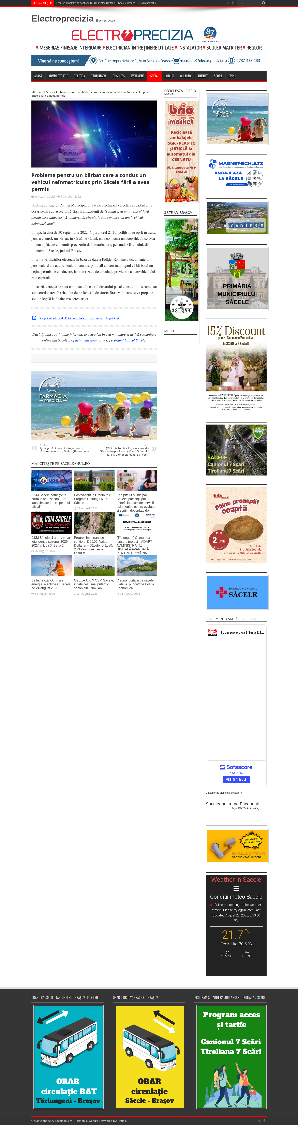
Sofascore (236, 792)
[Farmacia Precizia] (94, 439)
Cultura (186, 75)
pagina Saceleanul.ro (89, 340)
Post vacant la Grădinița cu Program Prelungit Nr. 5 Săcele (93, 499)
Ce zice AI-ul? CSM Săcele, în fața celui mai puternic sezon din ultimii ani (94, 584)
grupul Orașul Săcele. (130, 340)
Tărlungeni (99, 75)
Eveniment (138, 75)
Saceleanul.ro (63, 1120)
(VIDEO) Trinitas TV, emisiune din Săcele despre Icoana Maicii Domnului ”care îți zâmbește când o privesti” (124, 450)
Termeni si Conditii (87, 1120)
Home (39, 92)
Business (119, 75)
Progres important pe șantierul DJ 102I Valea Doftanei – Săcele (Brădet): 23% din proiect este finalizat (93, 545)
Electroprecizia (62, 18)
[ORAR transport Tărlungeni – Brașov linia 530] (67, 1057)
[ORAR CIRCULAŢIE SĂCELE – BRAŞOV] (149, 1057)
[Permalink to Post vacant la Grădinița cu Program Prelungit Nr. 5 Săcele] (94, 490)
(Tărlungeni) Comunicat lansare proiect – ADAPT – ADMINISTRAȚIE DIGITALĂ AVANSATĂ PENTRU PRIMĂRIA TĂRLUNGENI (136, 547)
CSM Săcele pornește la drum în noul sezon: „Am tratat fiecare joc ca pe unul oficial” (50, 500)
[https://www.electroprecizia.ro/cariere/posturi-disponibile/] (236, 218)
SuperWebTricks (241, 808)
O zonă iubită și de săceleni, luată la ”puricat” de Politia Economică (137, 584)
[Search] (263, 3)
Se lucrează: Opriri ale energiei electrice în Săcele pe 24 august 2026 (51, 584)
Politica (79, 75)
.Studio (122, 1120)
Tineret (203, 75)
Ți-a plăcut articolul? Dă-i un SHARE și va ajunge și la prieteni (78, 318)
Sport (218, 75)
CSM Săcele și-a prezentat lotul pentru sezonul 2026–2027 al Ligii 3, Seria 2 (50, 541)
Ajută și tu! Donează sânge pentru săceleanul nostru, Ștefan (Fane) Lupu (64, 448)
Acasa (38, 75)
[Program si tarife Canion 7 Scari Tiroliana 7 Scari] (230, 1057)
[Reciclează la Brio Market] (180, 151)
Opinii (232, 75)
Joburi (169, 75)
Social (154, 75)
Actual (49, 92)
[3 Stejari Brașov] (180, 270)
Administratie (58, 75)
